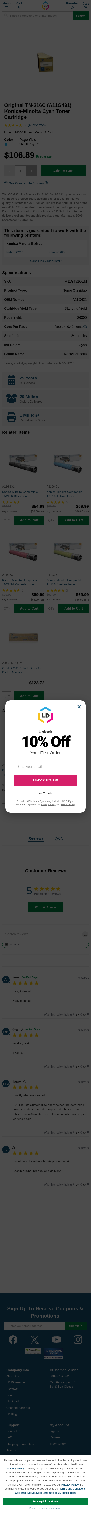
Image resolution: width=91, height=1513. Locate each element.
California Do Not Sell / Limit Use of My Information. (45, 1492)
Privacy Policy (15, 1468)
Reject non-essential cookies (45, 1508)
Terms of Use (68, 804)
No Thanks (45, 793)
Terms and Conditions (72, 1488)
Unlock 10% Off (45, 780)
